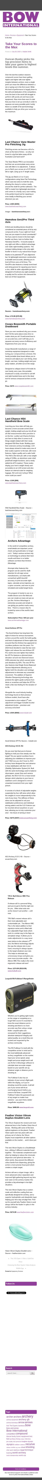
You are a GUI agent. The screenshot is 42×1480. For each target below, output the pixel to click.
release (8, 1447)
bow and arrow (12, 1428)
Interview (28, 1439)
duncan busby (11, 1436)
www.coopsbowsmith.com (23, 386)
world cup (22, 1455)
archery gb (24, 1419)
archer (9, 1417)
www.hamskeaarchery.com (15, 319)
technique (29, 1450)
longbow (24, 1441)
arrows (29, 1422)
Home (7, 35)
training (9, 1453)
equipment (25, 1436)
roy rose (18, 1447)
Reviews (13, 35)
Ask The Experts (12, 1426)
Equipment (20, 35)
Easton (18, 1436)
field (31, 1436)
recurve (30, 1444)
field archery (11, 1439)
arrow (21, 1422)
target (22, 1450)
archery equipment (12, 1420)
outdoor (17, 1444)
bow (28, 1425)
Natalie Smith (27, 52)
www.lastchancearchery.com (15, 206)
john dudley (9, 1441)
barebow (21, 1426)
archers (17, 1417)
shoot (23, 1447)
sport (11, 1450)
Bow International (16, 1430)
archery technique (12, 1422)
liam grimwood (17, 1441)
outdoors (22, 1444)
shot (7, 1450)
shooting (30, 1447)
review (13, 1447)
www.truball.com (26, 713)
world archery (19, 1452)
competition (10, 1434)
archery (27, 1416)
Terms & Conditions (20, 1469)
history (18, 1439)
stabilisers (16, 1450)
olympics (10, 1444)
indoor (22, 1439)
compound (21, 1433)
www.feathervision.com (25, 1212)
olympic (30, 1441)
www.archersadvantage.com (18, 620)
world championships (12, 1455)
